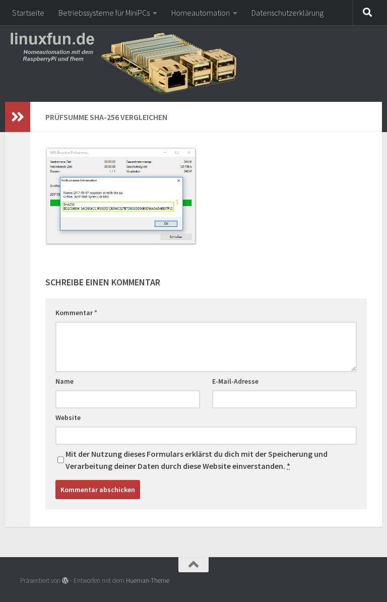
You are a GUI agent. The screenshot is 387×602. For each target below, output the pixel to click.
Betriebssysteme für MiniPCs (104, 13)
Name (64, 381)
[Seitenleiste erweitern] (17, 117)
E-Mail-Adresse (235, 381)
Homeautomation (200, 13)
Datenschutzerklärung (287, 13)
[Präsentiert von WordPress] (65, 580)
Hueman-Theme (147, 580)
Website (68, 417)
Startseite (28, 13)
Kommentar (76, 312)
